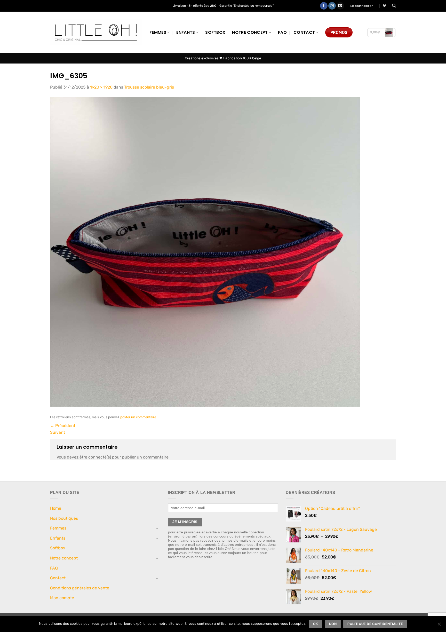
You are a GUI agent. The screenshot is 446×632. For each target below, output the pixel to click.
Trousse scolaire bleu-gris (149, 87)
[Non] (439, 625)
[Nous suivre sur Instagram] (332, 6)
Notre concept (250, 32)
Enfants (185, 32)
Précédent (62, 425)
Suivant (60, 432)
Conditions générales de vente (79, 588)
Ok (315, 624)
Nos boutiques (64, 518)
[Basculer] (157, 528)
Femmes (157, 32)
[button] (361, 6)
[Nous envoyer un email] (340, 6)
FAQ (282, 32)
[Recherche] (394, 5)
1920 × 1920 (101, 87)
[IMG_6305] (205, 251)
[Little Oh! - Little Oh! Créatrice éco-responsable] (96, 32)
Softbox (215, 32)
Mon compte (62, 597)
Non (333, 624)
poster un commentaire (138, 417)
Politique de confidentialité (375, 624)
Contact (304, 32)
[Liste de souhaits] (384, 6)
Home (55, 508)
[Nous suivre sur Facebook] (324, 6)
